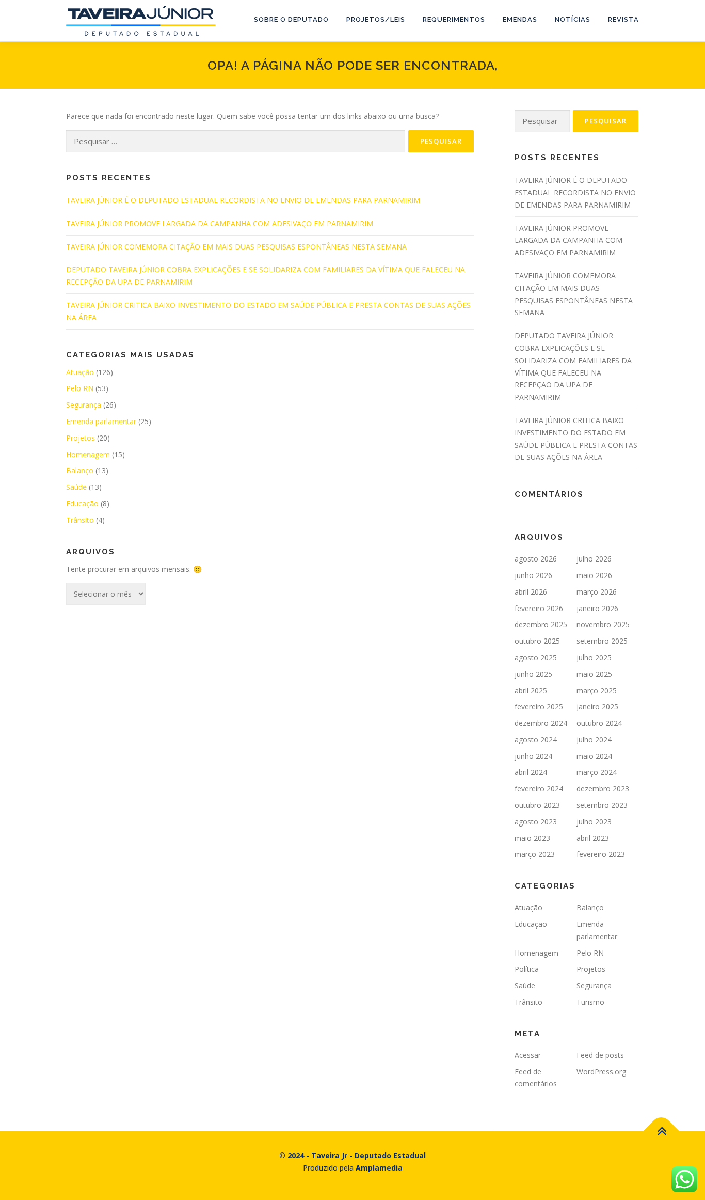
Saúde (76, 487)
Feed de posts (600, 1055)
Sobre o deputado (291, 19)
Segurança (83, 405)
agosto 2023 (536, 822)
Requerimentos (454, 19)
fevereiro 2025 (539, 706)
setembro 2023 (602, 805)
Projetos (80, 438)
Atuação (80, 372)
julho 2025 (594, 657)
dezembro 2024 (541, 723)
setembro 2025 (602, 641)
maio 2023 (532, 838)
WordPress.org (601, 1072)
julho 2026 (594, 559)
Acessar (528, 1055)
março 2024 (596, 772)
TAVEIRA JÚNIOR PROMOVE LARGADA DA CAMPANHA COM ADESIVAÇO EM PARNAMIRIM (219, 223)
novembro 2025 (603, 624)
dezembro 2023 (602, 788)
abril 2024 (531, 772)
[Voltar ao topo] (661, 1131)
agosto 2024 (536, 739)
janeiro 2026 (597, 608)
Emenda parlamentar (101, 421)
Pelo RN (79, 388)
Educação (82, 503)
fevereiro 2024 (539, 788)
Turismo (590, 1002)
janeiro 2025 (597, 706)
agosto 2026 (536, 559)
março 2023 (535, 854)
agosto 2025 (536, 657)
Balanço (79, 470)
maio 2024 (594, 756)
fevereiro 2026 (539, 608)
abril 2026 (531, 592)
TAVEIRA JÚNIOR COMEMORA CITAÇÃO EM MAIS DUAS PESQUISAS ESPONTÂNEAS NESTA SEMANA (236, 247)
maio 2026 (594, 575)
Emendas (520, 19)
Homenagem (88, 454)
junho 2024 (533, 756)
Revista (623, 19)
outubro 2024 (599, 723)
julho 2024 (594, 739)
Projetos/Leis (375, 19)
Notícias (572, 19)
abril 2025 (531, 690)
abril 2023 (592, 838)
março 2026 (596, 592)
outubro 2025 (537, 641)
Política (527, 969)
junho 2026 (533, 575)
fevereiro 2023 (600, 854)
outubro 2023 (537, 805)
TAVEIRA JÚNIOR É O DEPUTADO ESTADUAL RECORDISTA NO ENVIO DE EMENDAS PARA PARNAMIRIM (243, 200)
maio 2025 (594, 674)
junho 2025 (533, 674)
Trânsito (80, 520)
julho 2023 (594, 822)
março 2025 (596, 690)
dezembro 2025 (541, 624)
